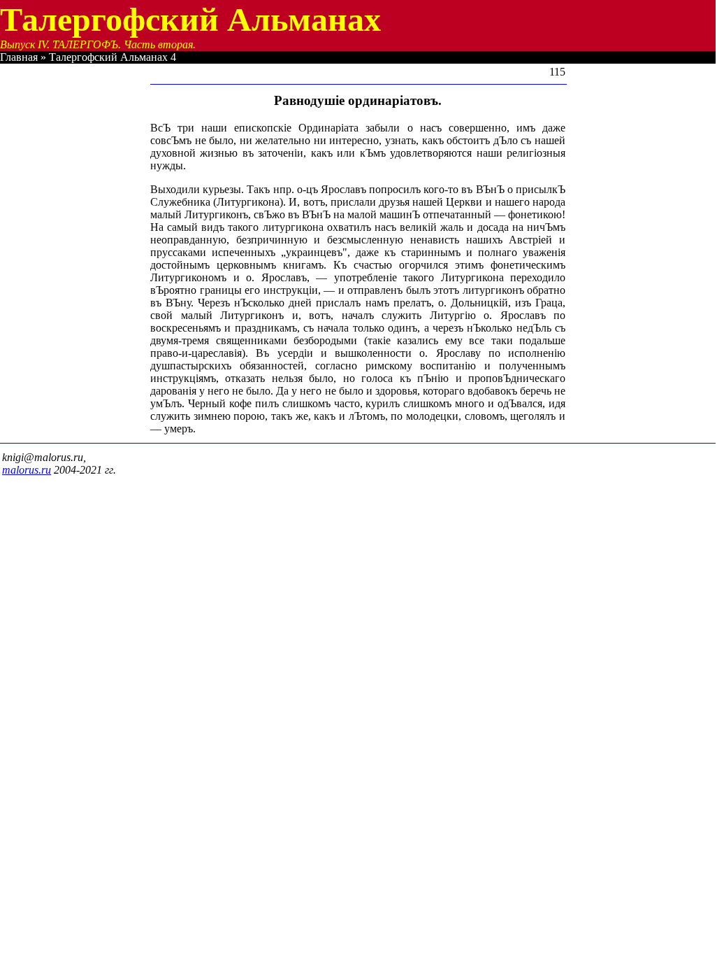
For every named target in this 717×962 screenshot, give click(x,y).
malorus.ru (26, 470)
